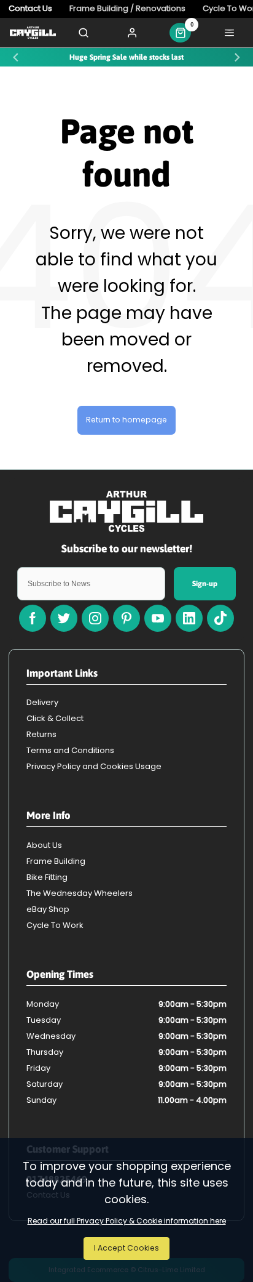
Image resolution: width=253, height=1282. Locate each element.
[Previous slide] (16, 57)
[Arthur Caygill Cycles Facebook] (32, 618)
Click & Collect (55, 718)
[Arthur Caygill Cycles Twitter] (63, 618)
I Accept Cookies (126, 1248)
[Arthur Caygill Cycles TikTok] (220, 618)
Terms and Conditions (70, 750)
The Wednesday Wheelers (79, 893)
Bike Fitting (47, 877)
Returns (41, 734)
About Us (44, 845)
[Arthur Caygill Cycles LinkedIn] (189, 618)
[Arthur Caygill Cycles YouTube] (157, 618)
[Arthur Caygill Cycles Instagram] (95, 618)
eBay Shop (47, 909)
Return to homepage (126, 419)
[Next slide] (237, 57)
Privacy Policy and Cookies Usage (94, 766)
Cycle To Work (55, 925)
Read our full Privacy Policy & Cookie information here (127, 1221)
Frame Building (55, 861)
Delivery (42, 702)
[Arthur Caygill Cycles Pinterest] (126, 618)
